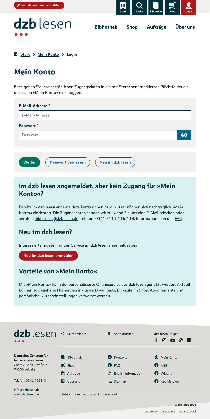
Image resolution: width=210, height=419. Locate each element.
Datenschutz (167, 411)
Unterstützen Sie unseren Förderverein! (89, 394)
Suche (139, 11)
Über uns (185, 27)
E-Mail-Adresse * (34, 105)
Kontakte (120, 357)
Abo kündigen (170, 381)
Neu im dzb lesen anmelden (48, 255)
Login (188, 11)
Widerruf (167, 373)
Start (123, 11)
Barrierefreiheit (187, 411)
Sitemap (120, 381)
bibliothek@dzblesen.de (56, 218)
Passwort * (28, 125)
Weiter (29, 162)
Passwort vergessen (68, 162)
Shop (172, 11)
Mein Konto (48, 54)
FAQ (178, 218)
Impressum (150, 411)
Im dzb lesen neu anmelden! (41, 5)
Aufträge (156, 27)
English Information (128, 373)
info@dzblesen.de (27, 390)
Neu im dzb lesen (115, 162)
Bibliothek (156, 11)
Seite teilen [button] (75, 334)
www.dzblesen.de (26, 394)
